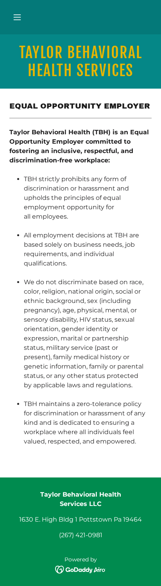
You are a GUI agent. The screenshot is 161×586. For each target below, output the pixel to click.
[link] (80, 61)
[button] (17, 17)
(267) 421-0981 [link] (80, 535)
